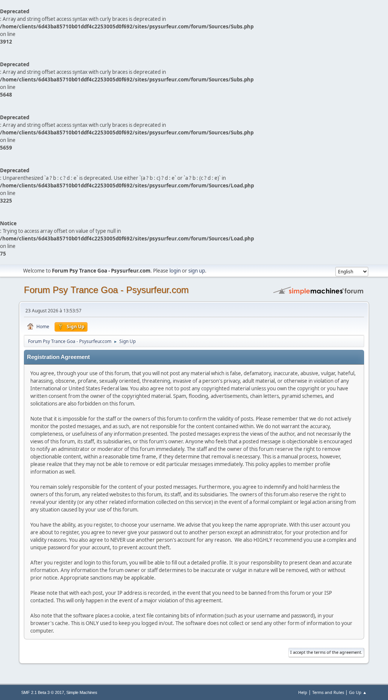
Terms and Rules (328, 692)
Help (302, 692)
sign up (196, 270)
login (175, 270)
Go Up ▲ (358, 692)
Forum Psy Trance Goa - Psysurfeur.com (106, 290)
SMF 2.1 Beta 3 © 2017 (42, 692)
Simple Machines (81, 692)
